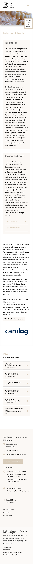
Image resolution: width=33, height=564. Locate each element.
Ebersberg (6, 550)
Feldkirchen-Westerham (11, 555)
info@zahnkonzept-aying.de (16, 455)
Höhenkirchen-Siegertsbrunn (13, 552)
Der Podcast (10, 502)
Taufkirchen (7, 547)
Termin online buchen (13, 461)
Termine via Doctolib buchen (28, 23)
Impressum (7, 513)
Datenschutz (7, 515)
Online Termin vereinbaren (15, 319)
